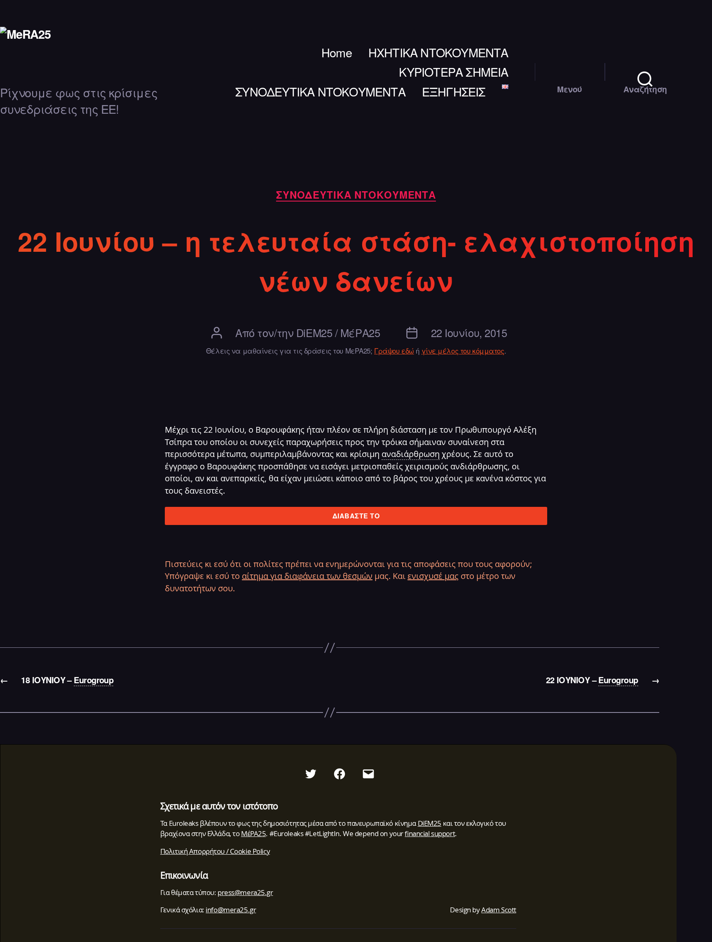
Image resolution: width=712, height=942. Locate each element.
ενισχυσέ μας (433, 575)
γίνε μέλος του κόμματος (463, 350)
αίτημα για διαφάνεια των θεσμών (307, 575)
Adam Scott (498, 909)
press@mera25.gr (245, 892)
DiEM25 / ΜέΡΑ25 (338, 332)
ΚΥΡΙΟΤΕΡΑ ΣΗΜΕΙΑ (453, 72)
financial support (430, 833)
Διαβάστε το (356, 515)
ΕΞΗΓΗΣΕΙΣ (453, 91)
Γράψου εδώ (394, 350)
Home (336, 52)
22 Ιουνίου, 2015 (469, 332)
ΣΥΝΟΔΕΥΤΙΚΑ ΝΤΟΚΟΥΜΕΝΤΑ (320, 91)
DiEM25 (429, 823)
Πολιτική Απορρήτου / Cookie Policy (215, 851)
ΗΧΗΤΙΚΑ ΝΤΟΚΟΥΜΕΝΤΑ (438, 52)
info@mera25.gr (231, 909)
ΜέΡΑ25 (253, 833)
